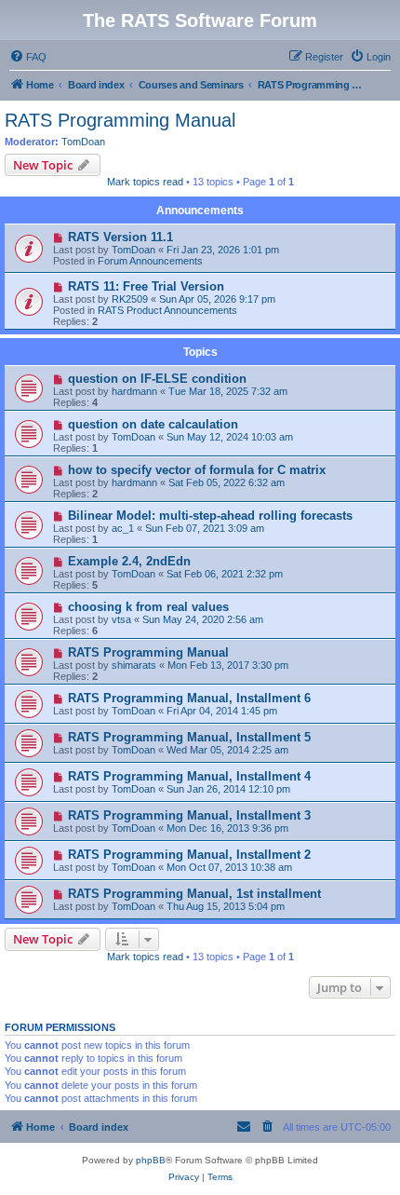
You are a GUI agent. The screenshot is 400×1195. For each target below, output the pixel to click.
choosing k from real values (148, 607)
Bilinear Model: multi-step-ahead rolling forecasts (210, 516)
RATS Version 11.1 (120, 237)
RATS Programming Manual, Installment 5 (189, 737)
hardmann (134, 391)
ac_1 (123, 528)
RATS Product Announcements (167, 310)
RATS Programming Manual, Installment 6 (189, 698)
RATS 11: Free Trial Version (146, 286)
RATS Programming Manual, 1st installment (194, 894)
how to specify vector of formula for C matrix (197, 470)
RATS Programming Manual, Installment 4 (189, 776)
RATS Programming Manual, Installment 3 (189, 815)
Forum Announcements (150, 260)
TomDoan (83, 141)
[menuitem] (28, 57)
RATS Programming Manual (120, 120)
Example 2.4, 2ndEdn (129, 561)
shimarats (134, 665)
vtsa (121, 619)
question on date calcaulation (153, 424)
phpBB (151, 1160)
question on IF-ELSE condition (157, 379)
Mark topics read (145, 181)
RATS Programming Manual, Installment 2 (189, 855)
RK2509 (130, 299)
